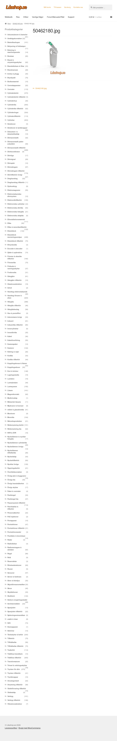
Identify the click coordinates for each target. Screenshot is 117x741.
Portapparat (12, 520)
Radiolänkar (12, 543)
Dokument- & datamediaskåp (13, 132)
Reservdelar (12, 561)
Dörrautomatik (13, 138)
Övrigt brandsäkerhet (15, 483)
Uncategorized (13, 681)
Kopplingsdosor (13, 367)
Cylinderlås (11, 104)
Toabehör (11, 650)
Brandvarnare (12, 70)
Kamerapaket (12, 344)
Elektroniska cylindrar (15, 204)
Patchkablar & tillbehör (12, 507)
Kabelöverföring (13, 340)
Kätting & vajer (13, 352)
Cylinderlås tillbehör (15, 108)
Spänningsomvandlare (16, 615)
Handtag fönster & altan (14, 296)
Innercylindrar (12, 328)
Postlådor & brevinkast (16, 536)
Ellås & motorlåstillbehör (17, 227)
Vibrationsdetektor (14, 704)
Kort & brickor (12, 371)
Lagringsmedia (13, 375)
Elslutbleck (11, 231)
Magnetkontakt (13, 394)
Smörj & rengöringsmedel (17, 600)
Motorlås (10, 417)
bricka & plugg (13, 74)
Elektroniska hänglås (15, 211)
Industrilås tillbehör (15, 325)
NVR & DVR (11, 433)
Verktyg (10, 696)
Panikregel (11, 495)
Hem (9, 23)
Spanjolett (11, 607)
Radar (9, 540)
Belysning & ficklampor (16, 46)
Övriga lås (11, 480)
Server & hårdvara (14, 577)
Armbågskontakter (14, 38)
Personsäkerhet (13, 513)
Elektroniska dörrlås (15, 208)
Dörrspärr (11, 163)
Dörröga (10, 155)
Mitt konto (47, 7)
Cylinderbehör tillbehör (16, 97)
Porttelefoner (12, 524)
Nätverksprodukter (14, 421)
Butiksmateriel (13, 81)
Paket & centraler (14, 491)
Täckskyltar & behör (15, 634)
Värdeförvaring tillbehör (16, 688)
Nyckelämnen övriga (15, 446)
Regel (9, 553)
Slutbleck (11, 596)
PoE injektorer (12, 516)
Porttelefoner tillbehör (16, 528)
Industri (10, 321)
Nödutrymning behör (15, 425)
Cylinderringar (13, 112)
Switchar (10, 631)
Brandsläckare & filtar (15, 66)
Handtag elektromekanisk (17, 291)
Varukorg (67, 7)
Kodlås (10, 355)
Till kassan (57, 7)
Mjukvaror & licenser (15, 406)
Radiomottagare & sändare (14, 548)
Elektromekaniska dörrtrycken (14, 195)
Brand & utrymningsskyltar (14, 61)
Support (71, 17)
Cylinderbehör (13, 93)
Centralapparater (13, 85)
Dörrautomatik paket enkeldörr (15, 142)
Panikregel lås (12, 499)
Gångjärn (11, 276)
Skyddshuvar (12, 592)
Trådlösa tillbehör (14, 657)
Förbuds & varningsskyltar (13, 267)
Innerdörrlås (12, 332)
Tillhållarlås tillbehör (15, 646)
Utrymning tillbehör (15, 684)
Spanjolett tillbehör (14, 611)
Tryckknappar (12, 677)
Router (10, 569)
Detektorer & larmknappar (17, 128)
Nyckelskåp (11, 456)
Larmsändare (12, 382)
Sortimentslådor (13, 604)
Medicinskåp (12, 398)
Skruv (9, 588)
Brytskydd (11, 77)
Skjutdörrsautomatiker (16, 584)
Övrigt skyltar (12, 487)
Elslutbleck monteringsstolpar (14, 236)
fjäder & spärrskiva (14, 252)
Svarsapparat (12, 627)
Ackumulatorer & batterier (17, 34)
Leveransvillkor (11, 728)
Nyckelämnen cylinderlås (17, 443)
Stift (9, 623)
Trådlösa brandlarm (15, 654)
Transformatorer (13, 661)
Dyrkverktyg (12, 186)
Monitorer (11, 413)
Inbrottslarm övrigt (14, 317)
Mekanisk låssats (14, 402)
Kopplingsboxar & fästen (17, 363)
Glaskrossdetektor (14, 284)
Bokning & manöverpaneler (13, 51)
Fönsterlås (11, 262)
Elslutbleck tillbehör (15, 241)
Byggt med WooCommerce (29, 728)
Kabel (9, 336)
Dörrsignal (11, 159)
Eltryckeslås (12, 245)
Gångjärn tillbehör (14, 280)
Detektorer (11, 124)
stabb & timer (12, 619)
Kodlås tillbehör (13, 359)
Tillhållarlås (11, 642)
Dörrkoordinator (13, 151)
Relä (9, 557)
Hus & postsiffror (14, 313)
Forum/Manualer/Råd (55, 17)
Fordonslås (11, 272)
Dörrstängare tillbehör (16, 171)
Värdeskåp (11, 692)
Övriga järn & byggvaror (16, 476)
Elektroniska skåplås (15, 215)
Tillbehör (10, 638)
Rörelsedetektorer (14, 565)
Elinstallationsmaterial (16, 219)
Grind (9, 288)
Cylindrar (11, 120)
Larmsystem (12, 386)
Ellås (9, 223)
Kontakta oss (78, 7)
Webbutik (8, 17)
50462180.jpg (18, 23)
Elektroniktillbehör (14, 200)
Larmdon (10, 379)
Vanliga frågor (37, 17)
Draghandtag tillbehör (16, 182)
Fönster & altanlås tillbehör (14, 257)
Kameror (10, 348)
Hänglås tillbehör (14, 305)
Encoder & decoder (14, 248)
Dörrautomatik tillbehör (16, 148)
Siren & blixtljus (13, 580)
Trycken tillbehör (14, 673)
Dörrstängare (12, 167)
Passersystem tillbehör (16, 503)
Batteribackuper (13, 42)
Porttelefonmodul (14, 532)
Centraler (11, 89)
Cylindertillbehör (13, 116)
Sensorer (10, 573)
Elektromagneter (13, 190)
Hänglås (10, 302)
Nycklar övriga (13, 464)
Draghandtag (12, 178)
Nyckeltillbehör (13, 460)
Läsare (10, 390)
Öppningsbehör (13, 468)
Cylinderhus (12, 101)
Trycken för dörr (13, 669)
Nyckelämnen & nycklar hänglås (16, 437)
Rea (18, 17)
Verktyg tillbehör (13, 700)
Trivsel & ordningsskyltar (17, 665)
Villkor (25, 17)
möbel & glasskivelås (15, 409)
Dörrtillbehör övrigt (14, 175)
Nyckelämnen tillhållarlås (12, 451)
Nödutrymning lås (14, 429)
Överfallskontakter (14, 472)
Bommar (10, 56)
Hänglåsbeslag (13, 309)
